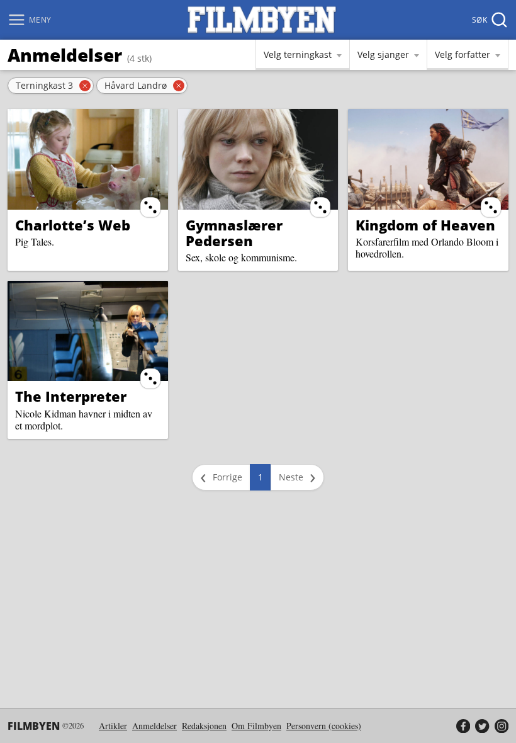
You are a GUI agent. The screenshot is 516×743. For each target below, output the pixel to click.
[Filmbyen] (261, 20)
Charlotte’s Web (72, 224)
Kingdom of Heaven (425, 224)
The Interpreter (70, 396)
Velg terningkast (298, 54)
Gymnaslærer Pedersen (234, 232)
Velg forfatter (462, 54)
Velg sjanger (383, 54)
